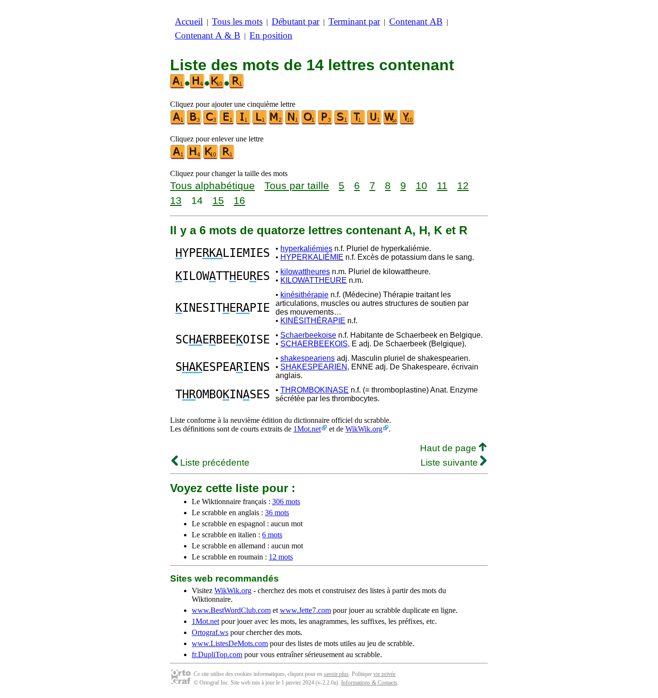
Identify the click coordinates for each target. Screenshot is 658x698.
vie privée (384, 674)
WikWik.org (363, 429)
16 (239, 200)
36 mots (277, 512)
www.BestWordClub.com (231, 610)
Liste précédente (214, 462)
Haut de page (449, 448)
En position (271, 35)
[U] (375, 122)
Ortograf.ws (210, 632)
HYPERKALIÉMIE (311, 257)
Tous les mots (237, 21)
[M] (276, 122)
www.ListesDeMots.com (230, 643)
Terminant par (354, 21)
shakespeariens (307, 358)
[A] (178, 122)
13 (176, 200)
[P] (325, 122)
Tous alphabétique (212, 185)
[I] (244, 122)
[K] (211, 157)
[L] (260, 122)
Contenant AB (416, 21)
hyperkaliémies (306, 248)
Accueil (189, 21)
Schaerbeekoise (308, 335)
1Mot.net (307, 429)
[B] (194, 122)
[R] (227, 157)
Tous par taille (296, 185)
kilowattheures (305, 271)
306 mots (286, 501)
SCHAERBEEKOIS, (315, 344)
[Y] (407, 122)
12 (463, 185)
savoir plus (336, 674)
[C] (211, 122)
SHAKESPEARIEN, (314, 367)
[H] (194, 157)
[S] (342, 122)
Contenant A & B (207, 35)
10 (421, 185)
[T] (358, 122)
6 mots (272, 535)
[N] (293, 122)
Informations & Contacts (369, 682)
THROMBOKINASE (314, 390)
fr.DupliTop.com (217, 654)
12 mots (281, 557)
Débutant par (295, 21)
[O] (309, 122)
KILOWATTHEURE (313, 280)
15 (218, 200)
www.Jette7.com (305, 610)
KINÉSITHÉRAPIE (312, 321)
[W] (391, 122)
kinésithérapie (304, 295)
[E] (227, 122)
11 (442, 185)
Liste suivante (450, 462)
